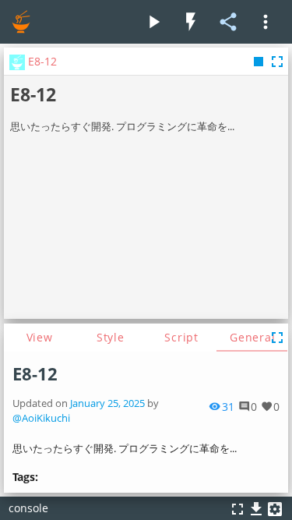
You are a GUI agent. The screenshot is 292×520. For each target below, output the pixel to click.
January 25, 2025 (107, 403)
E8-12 (35, 374)
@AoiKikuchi (41, 418)
